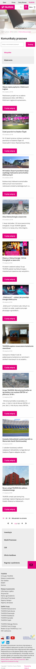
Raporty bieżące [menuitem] (6, 600)
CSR (5, 547)
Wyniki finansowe (10, 540)
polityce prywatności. (20, 659)
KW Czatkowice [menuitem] (6, 631)
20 (6, 518)
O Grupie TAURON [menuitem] (7, 576)
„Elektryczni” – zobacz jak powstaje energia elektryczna (15, 298)
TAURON (31, 2)
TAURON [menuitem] (4, 574)
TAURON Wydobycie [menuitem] (7, 615)
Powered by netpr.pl (27, 667)
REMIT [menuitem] (3, 583)
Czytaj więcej (9, 108)
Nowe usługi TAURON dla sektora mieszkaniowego (14, 489)
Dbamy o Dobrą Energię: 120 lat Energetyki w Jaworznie (14, 259)
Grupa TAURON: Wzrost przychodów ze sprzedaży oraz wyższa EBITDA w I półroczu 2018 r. (16, 392)
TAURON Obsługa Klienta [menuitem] (9, 624)
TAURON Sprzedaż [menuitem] (7, 618)
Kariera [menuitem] (3, 585)
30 (9, 518)
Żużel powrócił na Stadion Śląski (14, 131)
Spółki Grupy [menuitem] (5, 606)
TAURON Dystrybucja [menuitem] (8, 611)
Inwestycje (8, 532)
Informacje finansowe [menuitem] (8, 598)
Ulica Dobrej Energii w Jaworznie (14, 216)
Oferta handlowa (10, 555)
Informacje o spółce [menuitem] (7, 591)
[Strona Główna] (7, 7)
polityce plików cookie (7, 659)
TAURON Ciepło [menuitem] (6, 620)
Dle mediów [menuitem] (5, 580)
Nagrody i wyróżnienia (12, 563)
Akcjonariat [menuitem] (4, 593)
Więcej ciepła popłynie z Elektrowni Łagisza (15, 88)
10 (3, 518)
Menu (31, 7)
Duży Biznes (22, 2)
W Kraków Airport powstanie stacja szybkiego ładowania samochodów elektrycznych (15, 172)
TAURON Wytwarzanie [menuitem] (8, 609)
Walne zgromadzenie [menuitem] (7, 596)
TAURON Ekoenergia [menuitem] (7, 613)
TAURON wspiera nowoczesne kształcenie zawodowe (17, 347)
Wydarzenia (8, 60)
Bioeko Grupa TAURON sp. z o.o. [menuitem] (11, 628)
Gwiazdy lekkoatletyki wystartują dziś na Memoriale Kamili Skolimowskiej (17, 440)
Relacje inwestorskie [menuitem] (7, 578)
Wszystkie (7, 52)
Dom (4, 2)
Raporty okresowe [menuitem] (7, 602)
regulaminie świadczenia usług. (9, 661)
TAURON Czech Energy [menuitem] (8, 626)
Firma (13, 2)
